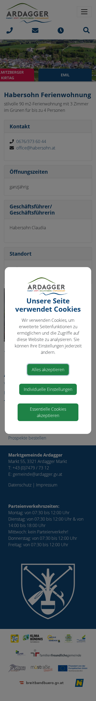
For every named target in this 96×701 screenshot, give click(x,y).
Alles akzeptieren (48, 370)
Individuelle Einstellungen (48, 389)
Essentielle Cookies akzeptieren (48, 412)
